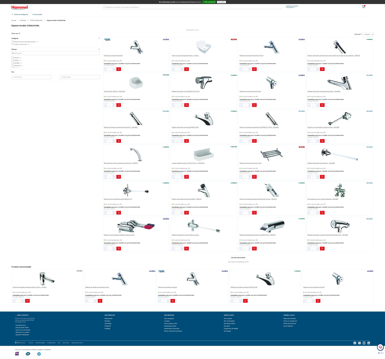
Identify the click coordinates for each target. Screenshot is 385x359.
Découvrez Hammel (290, 318)
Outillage (107, 328)
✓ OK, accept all (209, 2)
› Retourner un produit (22, 332)
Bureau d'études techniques (173, 331)
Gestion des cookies (77, 342)
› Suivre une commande (22, 330)
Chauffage (108, 323)
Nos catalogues (169, 318)
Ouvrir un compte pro (290, 321)
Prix (13, 72)
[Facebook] (355, 343)
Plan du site (66, 342)
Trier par (357, 34)
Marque (14, 49)
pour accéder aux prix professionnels (122, 63)
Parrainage (227, 331)
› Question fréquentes (22, 334)
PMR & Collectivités (36, 20)
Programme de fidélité (231, 328)
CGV (59, 342)
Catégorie (15, 38)
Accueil (14, 20)
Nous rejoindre (288, 326)
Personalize (221, 2)
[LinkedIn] (368, 343)
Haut (381, 353)
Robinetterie (108, 318)
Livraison (167, 321)
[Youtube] (364, 343)
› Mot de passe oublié (21, 327)
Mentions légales (40, 342)
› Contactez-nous (20, 325)
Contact (31, 342)
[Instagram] (359, 343)
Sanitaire (23, 20)
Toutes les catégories (20, 14)
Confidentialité (51, 342)
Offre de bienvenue (290, 323)
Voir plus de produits (238, 257)
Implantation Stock (170, 326)
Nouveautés (38, 14)
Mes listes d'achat (229, 323)
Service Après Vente (170, 323)
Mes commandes (229, 321)
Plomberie (108, 326)
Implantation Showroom (171, 328)
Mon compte (228, 318)
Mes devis (227, 326)
